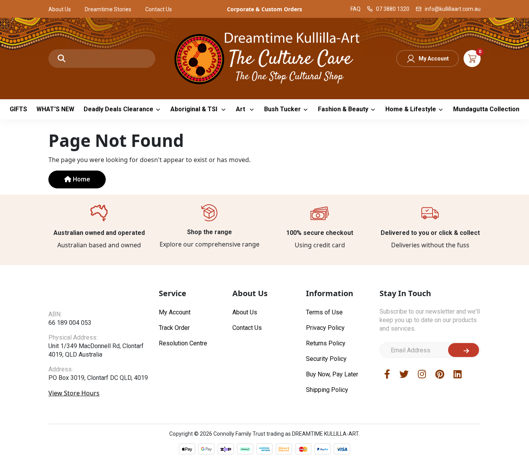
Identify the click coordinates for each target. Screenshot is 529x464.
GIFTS (18, 109)
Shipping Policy (327, 389)
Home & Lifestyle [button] (410, 109)
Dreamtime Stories (108, 9)
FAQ (355, 9)
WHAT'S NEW (55, 109)
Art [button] (241, 109)
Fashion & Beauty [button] (343, 109)
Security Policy (326, 358)
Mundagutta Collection (486, 109)
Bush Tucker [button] (282, 109)
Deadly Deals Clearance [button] (118, 109)
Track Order (174, 327)
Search (61, 58)
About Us (59, 9)
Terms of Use (324, 312)
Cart (472, 58)
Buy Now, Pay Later (332, 374)
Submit (463, 350)
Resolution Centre (183, 343)
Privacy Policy (325, 327)
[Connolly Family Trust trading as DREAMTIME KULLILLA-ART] (264, 57)
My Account (434, 58)
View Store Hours (74, 393)
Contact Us (158, 9)
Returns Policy (325, 343)
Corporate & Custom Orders (264, 9)
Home (80, 179)
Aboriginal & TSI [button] (194, 109)
